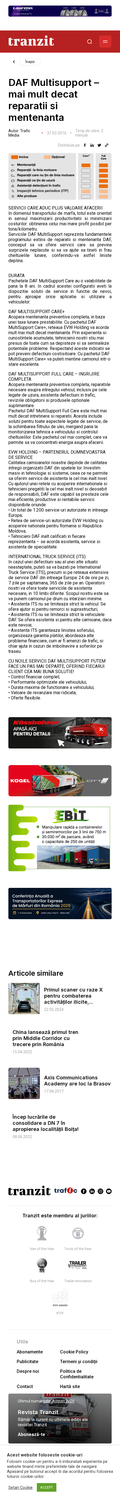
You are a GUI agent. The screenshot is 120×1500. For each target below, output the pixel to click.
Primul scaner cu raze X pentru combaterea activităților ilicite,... (73, 996)
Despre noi (28, 1371)
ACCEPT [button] (46, 1487)
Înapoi (30, 62)
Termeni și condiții (78, 1361)
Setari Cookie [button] (20, 1487)
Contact (25, 1386)
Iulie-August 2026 (59, 1401)
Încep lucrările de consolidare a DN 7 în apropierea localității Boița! (46, 1123)
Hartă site (70, 1386)
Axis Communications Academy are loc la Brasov (77, 1081)
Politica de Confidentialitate (76, 1374)
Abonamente (30, 1352)
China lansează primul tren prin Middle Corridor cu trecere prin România (45, 1038)
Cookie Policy (74, 1352)
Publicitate (27, 1361)
